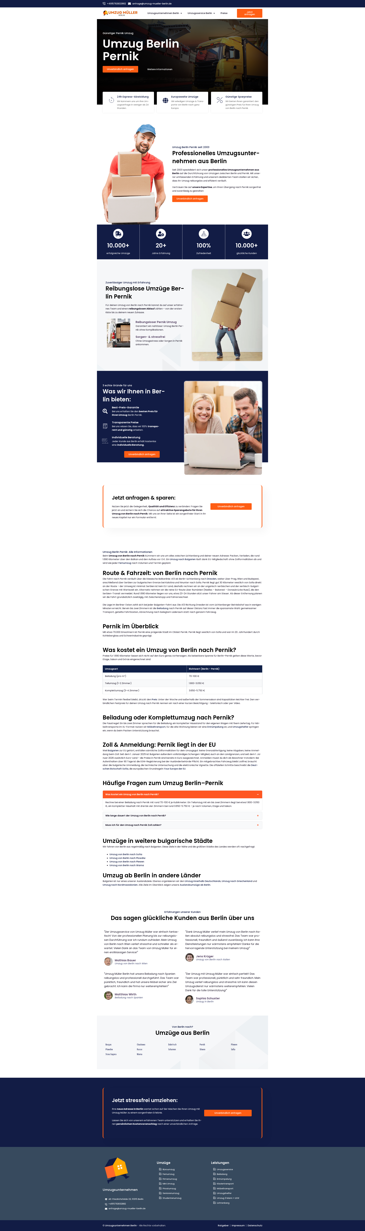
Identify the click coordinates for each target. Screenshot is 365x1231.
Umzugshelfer (240, 726)
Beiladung (162, 608)
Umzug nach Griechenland (237, 881)
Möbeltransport (156, 726)
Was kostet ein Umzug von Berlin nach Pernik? (132, 794)
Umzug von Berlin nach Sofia (126, 854)
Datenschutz (255, 1225)
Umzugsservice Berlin (200, 13)
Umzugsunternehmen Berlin (163, 13)
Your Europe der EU (174, 768)
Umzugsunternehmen (120, 1190)
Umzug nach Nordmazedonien (120, 884)
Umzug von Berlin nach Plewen (127, 861)
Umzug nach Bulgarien (183, 559)
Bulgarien (113, 750)
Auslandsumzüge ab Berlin (195, 884)
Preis (154, 699)
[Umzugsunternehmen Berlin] (120, 13)
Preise (224, 13)
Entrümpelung (215, 726)
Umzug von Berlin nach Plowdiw (127, 858)
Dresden (211, 578)
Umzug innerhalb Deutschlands (203, 881)
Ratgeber (223, 1225)
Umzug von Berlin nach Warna (127, 865)
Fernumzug (124, 563)
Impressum (238, 1225)
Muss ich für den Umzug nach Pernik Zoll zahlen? (133, 825)
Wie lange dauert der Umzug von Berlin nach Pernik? (135, 815)
